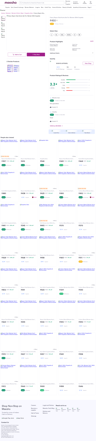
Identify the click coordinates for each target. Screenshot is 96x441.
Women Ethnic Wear (18, 13)
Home (3, 13)
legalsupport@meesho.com (7, 436)
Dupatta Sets (29, 13)
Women (8, 13)
